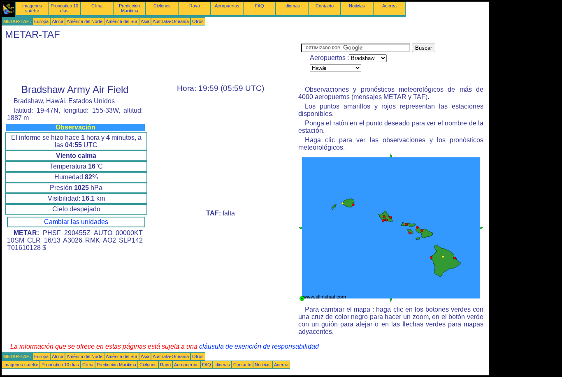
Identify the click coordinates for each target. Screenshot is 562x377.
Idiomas (292, 5)
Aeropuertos (227, 5)
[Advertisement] (151, 62)
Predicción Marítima (129, 8)
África (57, 21)
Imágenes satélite (32, 8)
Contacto (325, 5)
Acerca (389, 5)
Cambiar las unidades (76, 221)
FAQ (259, 5)
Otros (198, 21)
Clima (96, 5)
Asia (145, 21)
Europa (41, 21)
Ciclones (162, 5)
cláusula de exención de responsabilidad (259, 346)
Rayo (194, 5)
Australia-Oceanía (171, 21)
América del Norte (84, 21)
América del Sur (121, 21)
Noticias (357, 5)
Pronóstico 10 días (64, 8)
